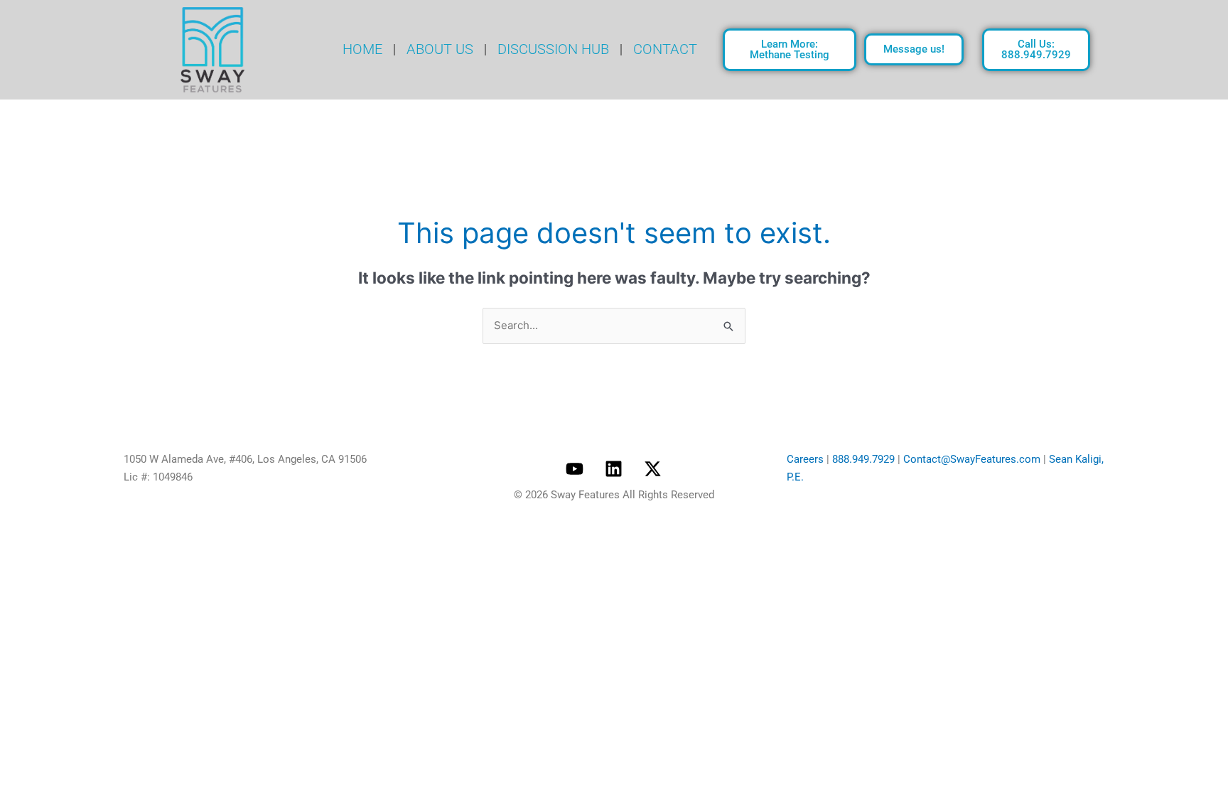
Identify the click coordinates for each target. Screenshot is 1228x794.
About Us (439, 49)
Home (362, 49)
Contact (665, 49)
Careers (805, 459)
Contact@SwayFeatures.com (971, 459)
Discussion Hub (553, 49)
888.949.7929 (863, 459)
